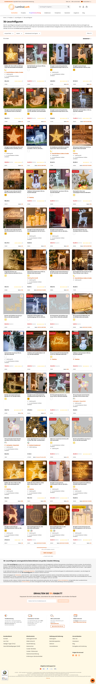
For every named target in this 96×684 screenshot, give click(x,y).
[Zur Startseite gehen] (19, 7)
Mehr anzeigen (48, 553)
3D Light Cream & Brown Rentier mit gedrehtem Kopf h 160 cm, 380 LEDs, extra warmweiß (36, 395)
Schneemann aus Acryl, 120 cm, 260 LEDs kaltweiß (12, 353)
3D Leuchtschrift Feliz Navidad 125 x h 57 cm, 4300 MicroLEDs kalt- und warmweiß (59, 353)
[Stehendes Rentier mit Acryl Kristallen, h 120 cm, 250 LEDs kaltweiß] (82, 98)
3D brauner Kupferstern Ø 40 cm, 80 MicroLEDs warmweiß (82, 147)
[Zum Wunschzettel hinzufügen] (21, 46)
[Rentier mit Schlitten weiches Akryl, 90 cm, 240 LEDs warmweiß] (13, 303)
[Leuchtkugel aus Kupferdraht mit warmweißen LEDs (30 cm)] (59, 515)
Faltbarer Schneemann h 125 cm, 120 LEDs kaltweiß (82, 353)
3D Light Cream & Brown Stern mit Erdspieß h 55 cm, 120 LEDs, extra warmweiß (13, 147)
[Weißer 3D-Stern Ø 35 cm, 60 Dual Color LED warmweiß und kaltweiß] (13, 54)
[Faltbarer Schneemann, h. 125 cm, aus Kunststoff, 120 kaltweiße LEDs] (82, 341)
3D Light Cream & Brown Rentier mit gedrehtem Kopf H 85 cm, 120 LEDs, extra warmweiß (59, 110)
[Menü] (7, 671)
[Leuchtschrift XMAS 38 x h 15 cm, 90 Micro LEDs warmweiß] (82, 303)
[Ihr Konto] (83, 6)
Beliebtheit (86, 38)
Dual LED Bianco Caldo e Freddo (14, 72)
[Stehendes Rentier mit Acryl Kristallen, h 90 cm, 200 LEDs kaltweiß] (36, 303)
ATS (68, 457)
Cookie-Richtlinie (31, 649)
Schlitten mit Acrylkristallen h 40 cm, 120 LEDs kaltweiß (36, 353)
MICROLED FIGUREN (87, 165)
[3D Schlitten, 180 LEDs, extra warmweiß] (36, 98)
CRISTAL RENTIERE (87, 121)
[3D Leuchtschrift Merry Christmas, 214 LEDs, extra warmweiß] (13, 218)
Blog (73, 644)
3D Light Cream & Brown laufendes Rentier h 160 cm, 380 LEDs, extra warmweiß (12, 527)
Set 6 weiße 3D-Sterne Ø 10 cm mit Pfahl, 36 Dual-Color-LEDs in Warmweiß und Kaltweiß (82, 272)
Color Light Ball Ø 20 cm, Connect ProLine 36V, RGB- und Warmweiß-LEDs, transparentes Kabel (36, 439)
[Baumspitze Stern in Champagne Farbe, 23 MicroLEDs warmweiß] (82, 179)
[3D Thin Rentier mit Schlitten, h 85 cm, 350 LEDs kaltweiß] (59, 303)
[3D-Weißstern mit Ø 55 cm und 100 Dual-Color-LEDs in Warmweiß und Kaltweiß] (59, 135)
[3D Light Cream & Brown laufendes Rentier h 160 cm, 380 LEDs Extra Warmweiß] (13, 515)
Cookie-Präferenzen (32, 651)
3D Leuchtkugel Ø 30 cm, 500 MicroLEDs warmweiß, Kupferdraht (58, 527)
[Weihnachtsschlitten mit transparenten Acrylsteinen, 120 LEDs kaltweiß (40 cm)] (36, 341)
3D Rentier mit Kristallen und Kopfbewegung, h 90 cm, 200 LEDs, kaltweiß (36, 316)
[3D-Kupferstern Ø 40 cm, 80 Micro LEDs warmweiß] (82, 135)
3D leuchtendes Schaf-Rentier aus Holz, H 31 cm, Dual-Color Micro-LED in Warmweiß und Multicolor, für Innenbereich (81, 395)
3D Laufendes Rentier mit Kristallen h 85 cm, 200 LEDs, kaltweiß (80, 230)
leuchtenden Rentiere (29, 571)
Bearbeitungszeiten (54, 641)
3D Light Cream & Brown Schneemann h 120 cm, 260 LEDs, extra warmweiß (58, 230)
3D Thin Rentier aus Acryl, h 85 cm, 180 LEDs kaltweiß (36, 66)
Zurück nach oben (48, 556)
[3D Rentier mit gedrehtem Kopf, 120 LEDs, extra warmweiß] (59, 98)
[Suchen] (68, 6)
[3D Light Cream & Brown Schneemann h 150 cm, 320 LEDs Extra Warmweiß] (59, 471)
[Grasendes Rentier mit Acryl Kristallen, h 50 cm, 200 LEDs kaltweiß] (36, 135)
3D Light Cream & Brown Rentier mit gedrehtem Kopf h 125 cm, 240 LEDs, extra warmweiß (59, 66)
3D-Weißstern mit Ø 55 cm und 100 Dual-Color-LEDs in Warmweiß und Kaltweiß (59, 147)
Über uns (68, 1)
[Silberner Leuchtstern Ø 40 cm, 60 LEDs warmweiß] (59, 427)
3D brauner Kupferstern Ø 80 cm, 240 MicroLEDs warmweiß (82, 483)
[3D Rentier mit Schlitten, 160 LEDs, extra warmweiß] (13, 98)
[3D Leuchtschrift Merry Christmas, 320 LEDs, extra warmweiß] (13, 179)
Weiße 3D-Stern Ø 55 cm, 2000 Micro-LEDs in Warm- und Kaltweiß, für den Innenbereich (35, 483)
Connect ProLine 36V (41, 457)
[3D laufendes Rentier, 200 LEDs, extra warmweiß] (82, 54)
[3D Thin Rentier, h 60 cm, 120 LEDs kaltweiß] (59, 179)
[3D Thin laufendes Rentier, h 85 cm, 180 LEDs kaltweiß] (59, 383)
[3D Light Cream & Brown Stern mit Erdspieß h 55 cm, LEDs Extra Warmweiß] (13, 135)
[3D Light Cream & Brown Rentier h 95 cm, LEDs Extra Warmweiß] (59, 259)
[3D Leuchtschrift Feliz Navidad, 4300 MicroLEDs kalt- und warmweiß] (59, 341)
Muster (18, 33)
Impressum (75, 641)
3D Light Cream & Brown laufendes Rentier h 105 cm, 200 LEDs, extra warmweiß (81, 66)
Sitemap (48, 678)
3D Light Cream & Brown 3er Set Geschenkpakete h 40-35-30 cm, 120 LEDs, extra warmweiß (82, 527)
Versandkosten (53, 646)
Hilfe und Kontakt (75, 1)
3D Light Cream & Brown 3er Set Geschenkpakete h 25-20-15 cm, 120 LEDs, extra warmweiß (36, 230)
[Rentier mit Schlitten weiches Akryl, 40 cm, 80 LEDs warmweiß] (82, 427)
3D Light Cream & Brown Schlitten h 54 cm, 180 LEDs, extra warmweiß (36, 110)
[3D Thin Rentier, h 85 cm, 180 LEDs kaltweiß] (36, 54)
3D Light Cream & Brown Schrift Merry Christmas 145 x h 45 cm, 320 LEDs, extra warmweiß (12, 191)
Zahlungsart (52, 638)
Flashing (31, 197)
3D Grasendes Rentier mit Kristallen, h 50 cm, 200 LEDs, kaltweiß (35, 147)
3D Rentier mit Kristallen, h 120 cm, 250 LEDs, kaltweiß (82, 110)
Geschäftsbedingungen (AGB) (11, 646)
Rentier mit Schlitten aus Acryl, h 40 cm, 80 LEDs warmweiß (82, 439)
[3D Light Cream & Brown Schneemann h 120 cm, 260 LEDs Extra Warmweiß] (59, 218)
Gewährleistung (30, 644)
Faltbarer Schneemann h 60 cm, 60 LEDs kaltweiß (36, 191)
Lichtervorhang (26, 581)
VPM (90, 204)
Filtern (88, 33)
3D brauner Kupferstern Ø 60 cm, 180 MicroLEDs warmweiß (36, 272)
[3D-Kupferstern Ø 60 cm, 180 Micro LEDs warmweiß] (36, 259)
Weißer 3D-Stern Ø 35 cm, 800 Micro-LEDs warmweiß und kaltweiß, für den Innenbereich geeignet (12, 483)
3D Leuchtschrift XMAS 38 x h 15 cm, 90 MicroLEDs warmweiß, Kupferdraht (81, 316)
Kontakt (5, 638)
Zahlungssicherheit (31, 638)
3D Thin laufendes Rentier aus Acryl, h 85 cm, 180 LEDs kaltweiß (58, 395)
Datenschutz (30, 646)
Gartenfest (18, 575)
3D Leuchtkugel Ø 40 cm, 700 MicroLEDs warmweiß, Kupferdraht (35, 527)
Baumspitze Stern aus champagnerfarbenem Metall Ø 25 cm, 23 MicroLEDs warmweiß (81, 191)
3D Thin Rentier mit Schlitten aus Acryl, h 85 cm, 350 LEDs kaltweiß (59, 316)
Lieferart (51, 644)
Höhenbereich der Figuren (31, 33)
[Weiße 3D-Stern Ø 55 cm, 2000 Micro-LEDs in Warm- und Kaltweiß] (36, 471)
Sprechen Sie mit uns (57, 626)
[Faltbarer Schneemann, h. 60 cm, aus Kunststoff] (36, 179)
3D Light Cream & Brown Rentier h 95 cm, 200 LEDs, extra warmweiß (59, 272)
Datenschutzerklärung (32, 654)
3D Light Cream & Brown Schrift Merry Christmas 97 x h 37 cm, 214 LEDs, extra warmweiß (13, 230)
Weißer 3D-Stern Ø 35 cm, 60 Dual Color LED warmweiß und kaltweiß (13, 66)
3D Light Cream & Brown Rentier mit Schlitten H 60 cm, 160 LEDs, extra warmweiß (13, 110)
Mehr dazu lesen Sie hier (79, 622)
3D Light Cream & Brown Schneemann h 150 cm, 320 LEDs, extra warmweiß (58, 483)
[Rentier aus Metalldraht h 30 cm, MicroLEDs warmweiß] (13, 259)
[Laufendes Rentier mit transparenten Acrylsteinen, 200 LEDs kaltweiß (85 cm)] (82, 218)
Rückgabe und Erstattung (79, 646)
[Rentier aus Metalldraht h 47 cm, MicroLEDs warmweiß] (13, 383)
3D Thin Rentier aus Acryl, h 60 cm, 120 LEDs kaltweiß (59, 191)
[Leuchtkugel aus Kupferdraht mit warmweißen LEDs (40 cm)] (36, 515)
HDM (67, 369)
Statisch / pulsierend (34, 445)
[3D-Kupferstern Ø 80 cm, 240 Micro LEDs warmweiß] (82, 471)
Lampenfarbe (7, 33)
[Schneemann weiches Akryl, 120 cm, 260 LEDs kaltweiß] (13, 341)
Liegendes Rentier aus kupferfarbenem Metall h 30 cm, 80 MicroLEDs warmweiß (13, 272)
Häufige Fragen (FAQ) (9, 644)
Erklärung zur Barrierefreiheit (34, 656)
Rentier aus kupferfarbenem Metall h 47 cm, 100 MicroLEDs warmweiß (12, 395)
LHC (68, 84)
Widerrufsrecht (30, 641)
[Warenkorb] (87, 6)
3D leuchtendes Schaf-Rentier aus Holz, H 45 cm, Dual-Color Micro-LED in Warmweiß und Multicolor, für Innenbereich (12, 439)
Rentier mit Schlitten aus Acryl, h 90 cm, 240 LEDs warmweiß (13, 316)
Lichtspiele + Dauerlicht (12, 445)
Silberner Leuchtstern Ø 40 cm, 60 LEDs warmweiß (59, 439)
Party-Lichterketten (63, 580)
